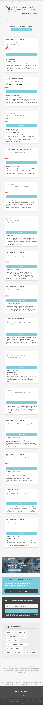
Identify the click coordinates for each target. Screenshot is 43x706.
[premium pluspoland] (21, 330)
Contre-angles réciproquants (14, 648)
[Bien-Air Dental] (21, 50)
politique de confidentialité (26, 614)
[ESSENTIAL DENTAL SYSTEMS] (21, 463)
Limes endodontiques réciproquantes (17, 644)
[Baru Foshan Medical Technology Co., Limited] (21, 363)
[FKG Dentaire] (21, 262)
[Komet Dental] (21, 87)
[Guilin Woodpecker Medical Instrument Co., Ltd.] (21, 121)
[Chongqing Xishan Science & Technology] (21, 158)
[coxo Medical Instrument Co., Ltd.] (21, 192)
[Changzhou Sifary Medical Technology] (21, 228)
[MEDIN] (21, 529)
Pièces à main (10, 632)
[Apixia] (21, 398)
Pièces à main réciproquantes (15, 652)
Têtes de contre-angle (12, 640)
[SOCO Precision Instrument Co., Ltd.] (21, 499)
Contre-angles (22, 632)
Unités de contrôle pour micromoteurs (17, 636)
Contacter (21, 54)
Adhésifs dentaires (31, 652)
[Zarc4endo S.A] (21, 296)
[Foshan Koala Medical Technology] (21, 429)
